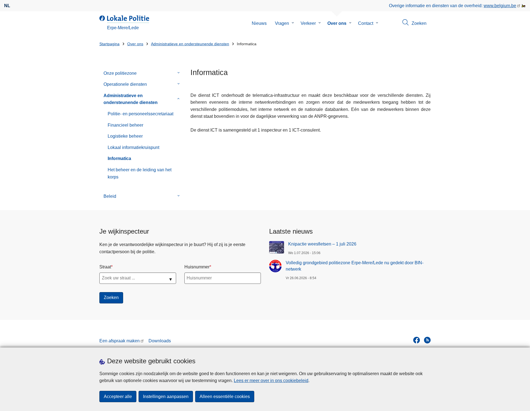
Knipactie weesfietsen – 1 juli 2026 (322, 244)
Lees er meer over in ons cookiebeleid (271, 380)
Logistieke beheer (125, 136)
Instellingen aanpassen (166, 396)
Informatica (119, 158)
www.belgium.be (500, 5)
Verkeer (308, 23)
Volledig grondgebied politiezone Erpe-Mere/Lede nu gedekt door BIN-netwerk (354, 265)
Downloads (160, 340)
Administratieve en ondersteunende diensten (190, 44)
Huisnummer (197, 267)
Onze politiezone (120, 73)
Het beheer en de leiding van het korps (139, 173)
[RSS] (427, 340)
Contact (365, 23)
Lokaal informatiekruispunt (133, 147)
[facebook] (416, 340)
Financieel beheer (125, 125)
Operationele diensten (125, 84)
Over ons (336, 23)
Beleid (110, 196)
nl (7, 5)
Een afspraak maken (119, 340)
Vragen (282, 23)
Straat (105, 267)
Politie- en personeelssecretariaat (140, 113)
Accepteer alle (118, 396)
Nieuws (259, 23)
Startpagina (109, 44)
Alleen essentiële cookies (225, 396)
